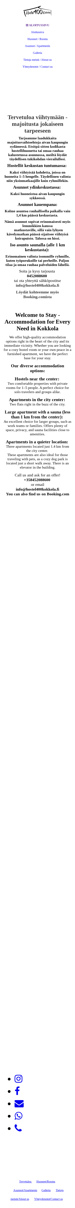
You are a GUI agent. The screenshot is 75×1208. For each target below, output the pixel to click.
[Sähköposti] (19, 1103)
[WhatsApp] (18, 1116)
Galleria (37, 52)
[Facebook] (17, 1091)
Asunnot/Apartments (25, 1190)
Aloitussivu (37, 32)
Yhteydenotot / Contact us (38, 66)
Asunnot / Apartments (37, 45)
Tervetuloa (25, 1181)
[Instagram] (18, 1079)
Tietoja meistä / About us (37, 59)
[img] (37, 11)
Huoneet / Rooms (37, 39)
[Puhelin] (18, 1128)
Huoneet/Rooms (45, 1181)
